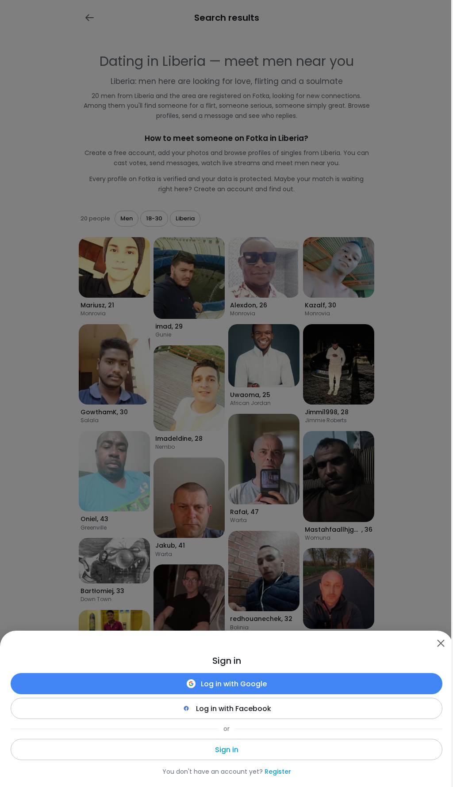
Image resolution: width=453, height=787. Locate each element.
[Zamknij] (440, 643)
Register (278, 771)
